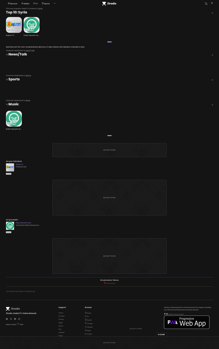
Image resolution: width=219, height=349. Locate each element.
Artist (89, 331)
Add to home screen (176, 314)
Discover (13, 3)
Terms (61, 313)
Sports (47, 3)
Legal (61, 323)
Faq (60, 329)
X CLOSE (161, 334)
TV (36, 3)
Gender (90, 327)
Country (90, 323)
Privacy (61, 319)
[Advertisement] (109, 150)
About (61, 326)
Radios (26, 3)
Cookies (62, 316)
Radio (89, 313)
